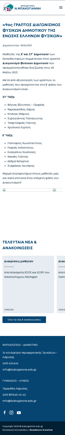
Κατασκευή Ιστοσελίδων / (16, 430)
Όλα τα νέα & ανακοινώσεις (24, 319)
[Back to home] (21, 7)
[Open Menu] (60, 7)
